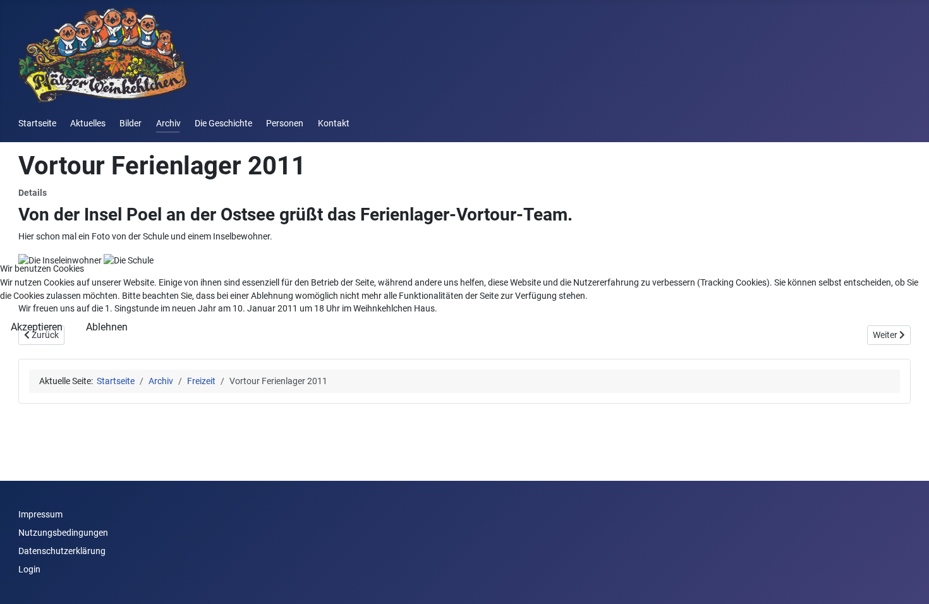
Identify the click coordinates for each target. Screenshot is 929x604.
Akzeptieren (37, 327)
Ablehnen (107, 327)
